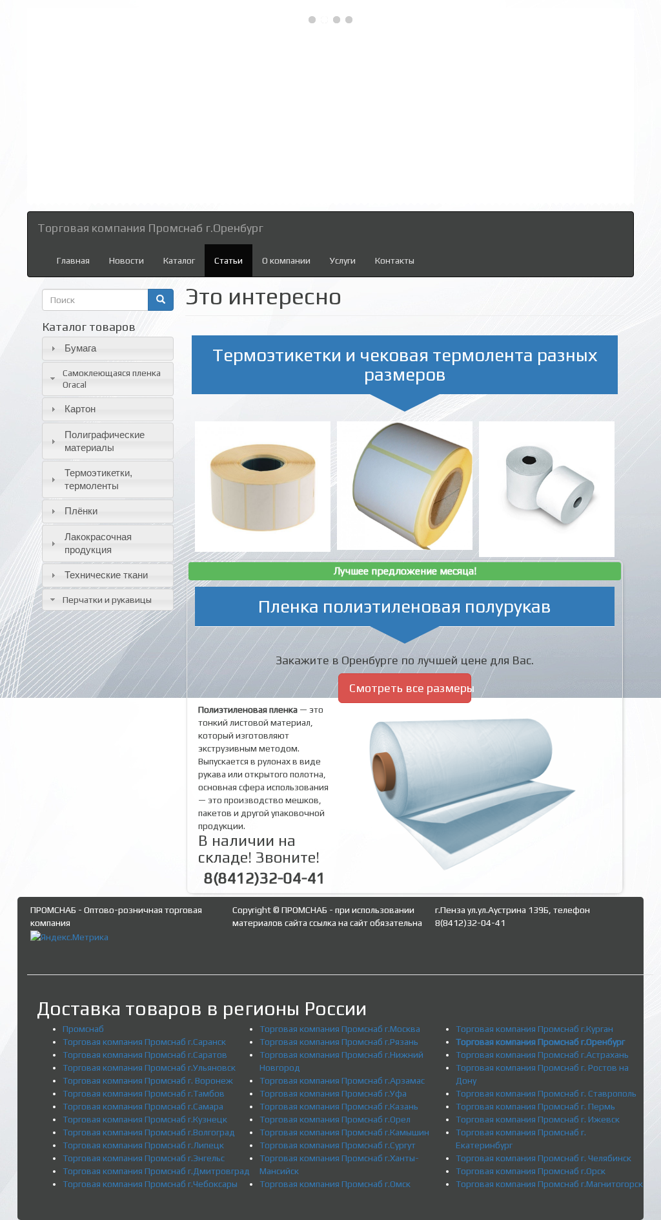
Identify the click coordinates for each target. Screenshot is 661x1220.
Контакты (394, 260)
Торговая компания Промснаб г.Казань (338, 1106)
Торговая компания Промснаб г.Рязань (338, 1041)
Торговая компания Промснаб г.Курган (534, 1029)
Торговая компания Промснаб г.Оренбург (150, 228)
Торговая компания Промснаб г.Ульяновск (149, 1067)
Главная (73, 260)
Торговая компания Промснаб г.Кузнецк (145, 1119)
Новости (126, 260)
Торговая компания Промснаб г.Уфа (333, 1093)
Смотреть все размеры (410, 688)
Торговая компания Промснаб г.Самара (143, 1106)
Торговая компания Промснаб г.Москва (339, 1029)
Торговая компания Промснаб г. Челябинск (543, 1158)
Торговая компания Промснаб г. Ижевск (538, 1119)
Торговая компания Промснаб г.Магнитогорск (549, 1184)
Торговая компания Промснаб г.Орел (335, 1119)
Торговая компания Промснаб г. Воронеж (148, 1080)
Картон (80, 408)
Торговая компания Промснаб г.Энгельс (144, 1158)
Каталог (179, 260)
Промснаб (83, 1029)
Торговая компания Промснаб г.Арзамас (342, 1080)
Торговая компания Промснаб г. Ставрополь (546, 1093)
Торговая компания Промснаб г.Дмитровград (156, 1171)
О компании (286, 260)
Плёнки (81, 510)
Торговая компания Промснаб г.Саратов (145, 1054)
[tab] (108, 349)
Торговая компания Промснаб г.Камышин (344, 1132)
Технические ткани (106, 574)
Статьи (228, 260)
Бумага (80, 347)
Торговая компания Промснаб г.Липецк (143, 1145)
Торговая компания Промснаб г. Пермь (535, 1106)
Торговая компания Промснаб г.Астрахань (542, 1054)
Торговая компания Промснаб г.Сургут (337, 1145)
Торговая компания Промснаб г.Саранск (144, 1041)
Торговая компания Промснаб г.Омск (335, 1184)
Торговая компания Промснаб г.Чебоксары (150, 1184)
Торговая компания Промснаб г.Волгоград (149, 1132)
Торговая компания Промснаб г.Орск (530, 1171)
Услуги (343, 260)
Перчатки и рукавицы (107, 599)
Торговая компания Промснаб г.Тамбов (144, 1093)
